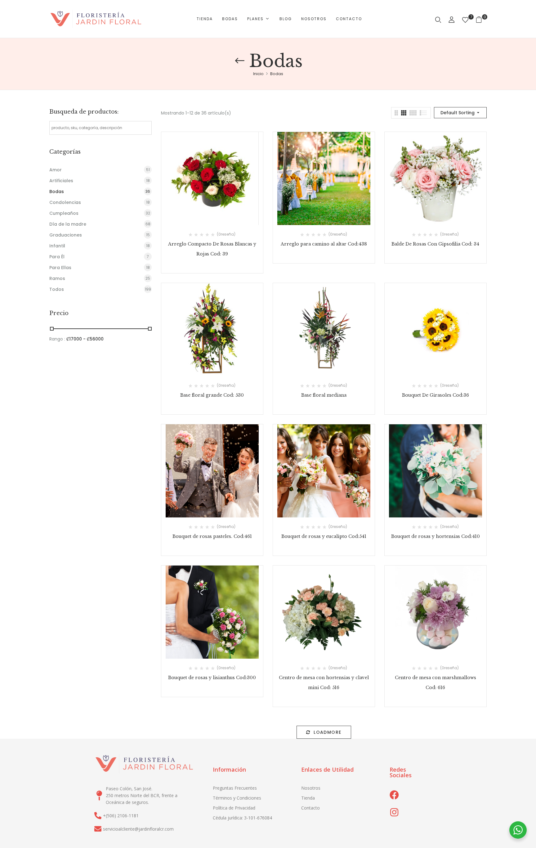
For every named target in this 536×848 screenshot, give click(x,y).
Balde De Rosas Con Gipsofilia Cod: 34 (435, 244)
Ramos (57, 278)
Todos (56, 289)
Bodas (56, 191)
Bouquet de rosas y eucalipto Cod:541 (323, 536)
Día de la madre (67, 224)
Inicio (258, 74)
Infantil (57, 246)
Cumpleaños (63, 213)
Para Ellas (60, 267)
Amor (55, 170)
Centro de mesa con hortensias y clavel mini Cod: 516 (324, 682)
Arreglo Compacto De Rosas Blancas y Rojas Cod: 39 (212, 249)
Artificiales (61, 181)
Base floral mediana (323, 395)
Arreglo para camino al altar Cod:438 (324, 244)
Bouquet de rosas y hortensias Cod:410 (435, 536)
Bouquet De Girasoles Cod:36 (435, 395)
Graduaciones (65, 235)
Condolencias (65, 202)
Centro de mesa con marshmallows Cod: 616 (435, 682)
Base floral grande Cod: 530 (212, 395)
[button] (481, 19)
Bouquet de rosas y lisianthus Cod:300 (212, 677)
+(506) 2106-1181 (121, 816)
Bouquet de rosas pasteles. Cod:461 (212, 536)
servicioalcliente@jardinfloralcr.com (138, 829)
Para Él (57, 257)
